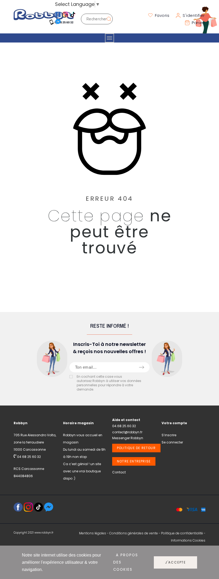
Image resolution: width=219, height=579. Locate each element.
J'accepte (175, 562)
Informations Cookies (188, 540)
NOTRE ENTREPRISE (134, 461)
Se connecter (172, 442)
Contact (119, 472)
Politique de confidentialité (182, 533)
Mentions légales (92, 533)
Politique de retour (136, 448)
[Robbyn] (44, 19)
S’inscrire (169, 435)
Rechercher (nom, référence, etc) (106, 19)
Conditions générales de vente (133, 533)
